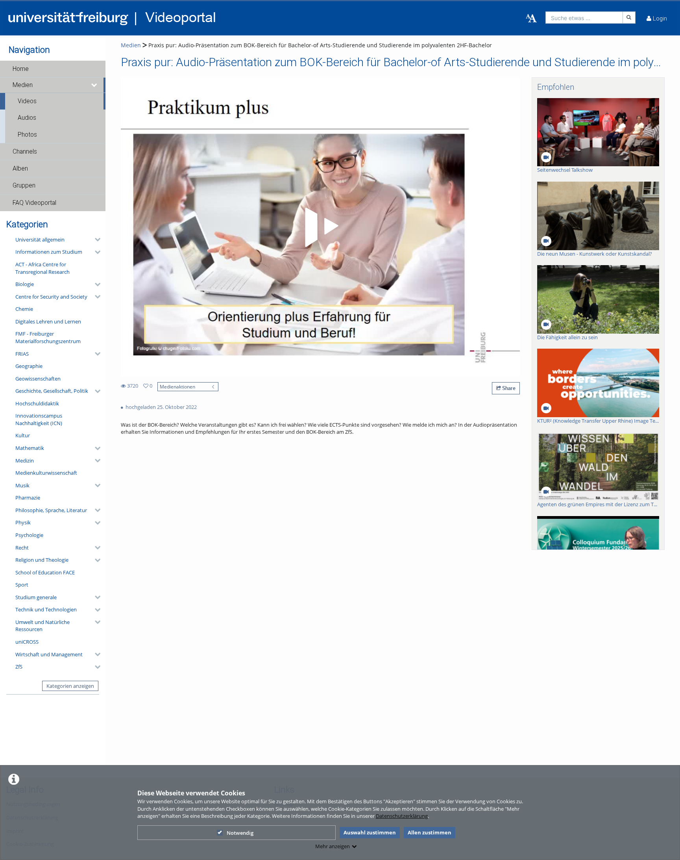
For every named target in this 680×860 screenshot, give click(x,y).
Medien (23, 85)
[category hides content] (95, 239)
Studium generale (36, 597)
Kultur (22, 435)
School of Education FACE (45, 572)
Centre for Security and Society (51, 296)
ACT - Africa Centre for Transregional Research (42, 268)
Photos (27, 134)
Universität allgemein (40, 239)
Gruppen (24, 185)
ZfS (18, 666)
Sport (21, 584)
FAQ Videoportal (34, 202)
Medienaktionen (177, 386)
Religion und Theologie (41, 559)
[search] (584, 17)
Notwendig (240, 832)
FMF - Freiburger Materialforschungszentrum (48, 337)
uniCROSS (27, 641)
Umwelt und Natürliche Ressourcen (42, 626)
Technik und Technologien (46, 609)
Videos (27, 101)
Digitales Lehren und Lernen (48, 321)
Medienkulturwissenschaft (46, 472)
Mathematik (29, 447)
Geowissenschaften (38, 378)
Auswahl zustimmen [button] (370, 832)
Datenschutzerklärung (402, 815)
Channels (25, 151)
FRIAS (22, 353)
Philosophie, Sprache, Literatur (51, 510)
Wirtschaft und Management (49, 654)
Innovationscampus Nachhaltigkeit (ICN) (38, 419)
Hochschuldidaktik (37, 403)
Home (21, 68)
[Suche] (629, 17)
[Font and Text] (531, 18)
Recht (22, 547)
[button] (52, 69)
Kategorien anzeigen (70, 685)
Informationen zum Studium (48, 251)
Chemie (24, 308)
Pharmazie (27, 497)
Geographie (28, 366)
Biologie (24, 284)
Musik (22, 485)
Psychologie (29, 535)
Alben (20, 168)
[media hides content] (94, 85)
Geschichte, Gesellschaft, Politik (51, 390)
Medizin (24, 460)
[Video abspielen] (320, 227)
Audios (27, 117)
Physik (23, 522)
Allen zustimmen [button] (429, 832)
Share (508, 388)
